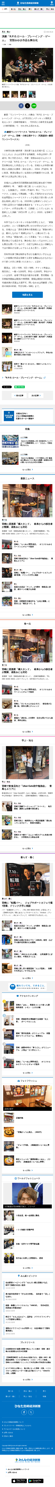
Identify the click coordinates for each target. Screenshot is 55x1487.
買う (30, 9)
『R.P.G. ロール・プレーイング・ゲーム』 (23, 377)
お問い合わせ (8, 1432)
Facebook (24, 1412)
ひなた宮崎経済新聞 (27, 3)
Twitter (31, 1412)
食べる (13, 9)
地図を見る (27, 294)
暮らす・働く (39, 9)
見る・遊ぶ (22, 9)
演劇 (10, 44)
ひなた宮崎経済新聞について (14, 1422)
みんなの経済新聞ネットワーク (27, 1460)
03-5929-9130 (9, 286)
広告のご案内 (8, 1436)
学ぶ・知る (50, 9)
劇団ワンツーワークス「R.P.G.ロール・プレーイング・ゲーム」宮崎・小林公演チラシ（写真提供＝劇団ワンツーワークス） (27, 136)
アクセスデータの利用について (14, 1429)
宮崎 (4, 44)
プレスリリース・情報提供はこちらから (17, 1425)
